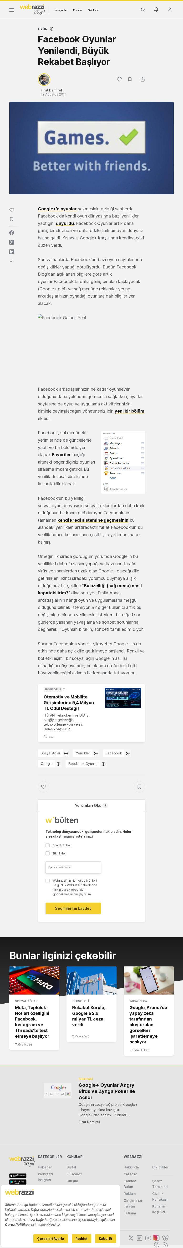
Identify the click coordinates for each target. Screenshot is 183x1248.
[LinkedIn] (139, 1237)
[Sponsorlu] (123, 698)
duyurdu (65, 223)
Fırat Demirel (89, 1122)
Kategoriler (61, 10)
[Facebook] (156, 1244)
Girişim (72, 1181)
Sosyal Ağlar (50, 753)
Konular (77, 10)
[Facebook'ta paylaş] (11, 232)
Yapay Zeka (138, 1001)
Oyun (42, 29)
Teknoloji (80, 1001)
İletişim (130, 1213)
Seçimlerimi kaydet (73, 908)
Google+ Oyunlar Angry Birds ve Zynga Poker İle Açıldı (107, 1091)
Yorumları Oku (91, 805)
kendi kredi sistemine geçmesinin (92, 520)
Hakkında (131, 1167)
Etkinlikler (93, 10)
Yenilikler (83, 753)
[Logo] (33, 9)
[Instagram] (156, 1237)
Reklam (130, 1194)
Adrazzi (49, 736)
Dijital (71, 1167)
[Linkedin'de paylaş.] (11, 251)
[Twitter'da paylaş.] (11, 242)
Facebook (114, 753)
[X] (130, 1237)
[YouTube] (148, 1237)
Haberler (45, 1167)
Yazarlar (130, 1174)
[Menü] (11, 10)
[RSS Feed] (165, 1244)
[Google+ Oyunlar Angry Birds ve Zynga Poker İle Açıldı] (57, 1090)
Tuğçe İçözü (23, 1044)
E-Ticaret (74, 1174)
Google (47, 764)
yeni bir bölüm (129, 411)
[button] (91, 346)
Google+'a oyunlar (57, 208)
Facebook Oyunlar (83, 764)
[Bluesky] (165, 1237)
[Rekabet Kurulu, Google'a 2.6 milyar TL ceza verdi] (91, 980)
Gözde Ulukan (139, 1050)
